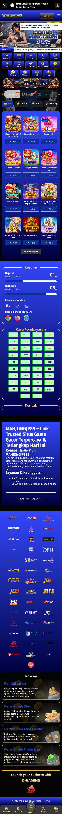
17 (46, 46)
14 (40, 46)
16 (44, 46)
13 (38, 46)
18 (48, 46)
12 (36, 46)
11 (34, 46)
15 (42, 46)
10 (32, 46)
